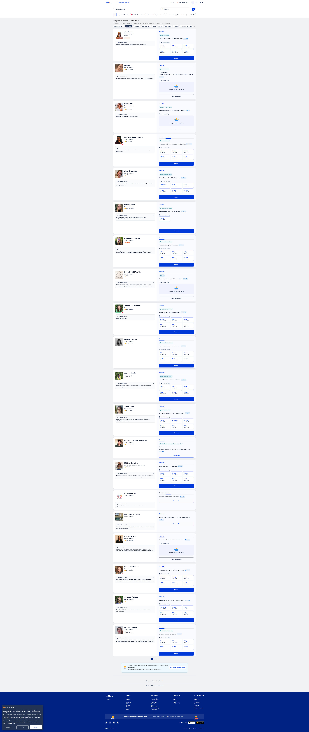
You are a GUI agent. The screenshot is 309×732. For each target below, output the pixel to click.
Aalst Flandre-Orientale (132, 711)
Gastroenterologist (155, 708)
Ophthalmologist (155, 699)
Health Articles (176, 702)
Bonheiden (168, 26)
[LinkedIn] (114, 722)
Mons (127, 709)
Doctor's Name (176, 698)
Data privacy (197, 702)
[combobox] (136, 9)
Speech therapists (153, 685)
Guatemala (177, 716)
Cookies (195, 728)
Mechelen (128, 26)
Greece (154, 716)
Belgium (158, 716)
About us (196, 703)
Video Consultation (198, 708)
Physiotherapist (154, 703)
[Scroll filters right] (186, 14)
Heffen (176, 26)
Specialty (175, 700)
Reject (22, 727)
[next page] (159, 659)
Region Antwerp (118, 26)
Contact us (196, 698)
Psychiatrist (154, 700)
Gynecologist (154, 709)
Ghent (127, 700)
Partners (196, 706)
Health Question (177, 703)
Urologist (153, 711)
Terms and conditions (187, 728)
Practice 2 (168, 137)
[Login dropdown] (194, 2)
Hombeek (136, 26)
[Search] (193, 9)
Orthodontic (154, 702)
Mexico (162, 716)
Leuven (128, 708)
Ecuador (172, 716)
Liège (127, 703)
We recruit (196, 699)
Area (174, 699)
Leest (154, 26)
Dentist (152, 705)
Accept (36, 727)
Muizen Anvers (146, 26)
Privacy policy (201, 728)
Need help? (196, 705)
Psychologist (154, 706)
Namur (128, 706)
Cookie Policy (11, 723)
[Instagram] (110, 722)
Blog (195, 700)
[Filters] (115, 14)
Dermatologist (154, 698)
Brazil (182, 716)
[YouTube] (118, 722)
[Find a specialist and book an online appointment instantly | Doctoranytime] (146, 686)
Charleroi (128, 702)
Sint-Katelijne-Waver (186, 26)
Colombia (167, 716)
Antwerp (128, 699)
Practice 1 (161, 31)
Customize (9, 727)
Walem (160, 26)
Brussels (128, 698)
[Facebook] (106, 722)
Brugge (128, 705)
